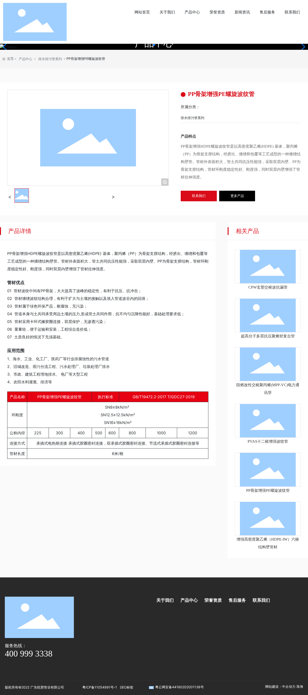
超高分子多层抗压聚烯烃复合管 (268, 336)
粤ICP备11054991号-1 (99, 687)
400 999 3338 (28, 653)
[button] (154, 45)
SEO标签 (126, 687)
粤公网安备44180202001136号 (179, 687)
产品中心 (25, 59)
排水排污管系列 (50, 59)
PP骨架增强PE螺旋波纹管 (268, 490)
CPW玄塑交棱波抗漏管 (268, 287)
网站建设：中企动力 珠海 (284, 686)
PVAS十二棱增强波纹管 (268, 441)
